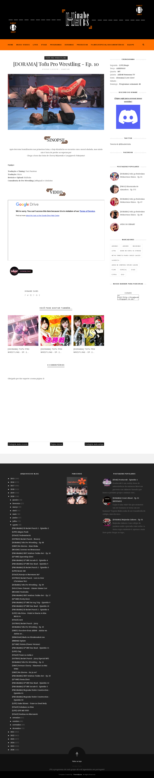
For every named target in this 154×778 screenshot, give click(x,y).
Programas (56, 45)
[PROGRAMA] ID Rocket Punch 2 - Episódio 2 (30, 528)
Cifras (114, 274)
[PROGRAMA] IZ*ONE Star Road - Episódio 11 (30, 648)
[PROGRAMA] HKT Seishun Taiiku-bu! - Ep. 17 (31, 595)
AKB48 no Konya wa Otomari (130, 251)
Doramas (69, 45)
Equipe (130, 45)
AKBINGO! (115, 246)
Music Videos (23, 45)
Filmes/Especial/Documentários (107, 45)
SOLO (122, 274)
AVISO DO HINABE (127, 224)
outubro (16, 721)
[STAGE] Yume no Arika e (22, 655)
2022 (12, 735)
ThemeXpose (77, 774)
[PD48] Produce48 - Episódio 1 (125, 480)
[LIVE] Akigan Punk (20, 532)
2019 (12, 493)
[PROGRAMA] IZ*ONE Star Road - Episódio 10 (30, 606)
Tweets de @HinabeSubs (120, 144)
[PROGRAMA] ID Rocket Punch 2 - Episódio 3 (30, 567)
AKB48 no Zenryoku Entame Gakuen (125, 265)
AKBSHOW (125, 246)
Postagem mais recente (18, 444)
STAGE (133, 269)
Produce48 (82, 45)
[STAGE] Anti (17, 620)
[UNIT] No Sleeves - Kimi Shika (25, 546)
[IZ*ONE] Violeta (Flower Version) (26, 644)
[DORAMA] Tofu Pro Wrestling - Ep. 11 (28, 662)
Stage (44, 45)
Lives (35, 45)
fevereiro (17, 503)
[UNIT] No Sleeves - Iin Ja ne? (24, 672)
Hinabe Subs (31, 291)
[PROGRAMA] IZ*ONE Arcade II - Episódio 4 (30, 560)
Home (10, 45)
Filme (114, 269)
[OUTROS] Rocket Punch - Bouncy (26, 539)
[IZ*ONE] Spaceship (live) (22, 557)
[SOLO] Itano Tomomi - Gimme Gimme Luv (29, 588)
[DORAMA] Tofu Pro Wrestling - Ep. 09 (28, 585)
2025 (12, 746)
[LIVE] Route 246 (19, 571)
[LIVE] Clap (16, 651)
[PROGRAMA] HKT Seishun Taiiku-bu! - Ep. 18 (31, 676)
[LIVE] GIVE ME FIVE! (20, 710)
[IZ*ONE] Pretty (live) (21, 599)
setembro (17, 717)
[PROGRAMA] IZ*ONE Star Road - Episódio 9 (30, 564)
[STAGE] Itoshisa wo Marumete (25, 714)
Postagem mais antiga (94, 444)
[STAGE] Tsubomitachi (21, 535)
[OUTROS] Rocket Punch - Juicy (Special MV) (30, 658)
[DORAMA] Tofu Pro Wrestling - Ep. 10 (28, 627)
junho (15, 517)
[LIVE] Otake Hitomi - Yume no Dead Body (29, 703)
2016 (12, 482)
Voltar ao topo (77, 761)
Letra (114, 251)
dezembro (17, 728)
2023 (12, 739)
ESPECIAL (123, 269)
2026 (12, 749)
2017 (12, 485)
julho (15, 521)
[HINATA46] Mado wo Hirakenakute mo (28, 637)
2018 (12, 489)
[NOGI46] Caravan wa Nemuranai (26, 549)
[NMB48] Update (19, 641)
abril (15, 510)
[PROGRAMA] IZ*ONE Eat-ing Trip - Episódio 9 (31, 602)
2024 (12, 742)
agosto (15, 525)
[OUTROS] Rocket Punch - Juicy (25, 623)
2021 (12, 732)
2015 (12, 478)
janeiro (16, 500)
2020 (12, 496)
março (15, 507)
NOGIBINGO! (137, 246)
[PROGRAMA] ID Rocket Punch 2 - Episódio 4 (30, 609)
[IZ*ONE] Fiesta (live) (21, 679)
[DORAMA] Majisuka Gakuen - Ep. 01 (128, 519)
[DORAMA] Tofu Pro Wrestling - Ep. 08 (28, 542)
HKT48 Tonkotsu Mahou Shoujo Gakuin (126, 255)
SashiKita (115, 260)
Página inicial (56, 444)
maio (15, 514)
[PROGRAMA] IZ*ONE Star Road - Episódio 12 (30, 683)
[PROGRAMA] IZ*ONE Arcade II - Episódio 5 (30, 686)
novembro (17, 725)
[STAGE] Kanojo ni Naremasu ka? (26, 574)
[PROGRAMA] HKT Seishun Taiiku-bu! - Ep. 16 (31, 553)
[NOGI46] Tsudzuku (20, 592)
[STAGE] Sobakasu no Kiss (23, 707)
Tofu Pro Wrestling (56, 58)
